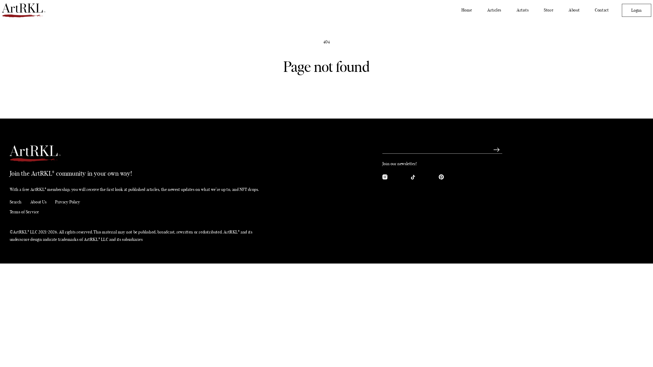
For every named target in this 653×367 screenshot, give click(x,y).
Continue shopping (326, 95)
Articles (494, 10)
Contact (602, 10)
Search (16, 202)
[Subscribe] (496, 149)
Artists (523, 10)
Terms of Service (24, 212)
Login (636, 10)
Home (466, 10)
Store (548, 10)
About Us (38, 202)
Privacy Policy (67, 202)
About (574, 10)
